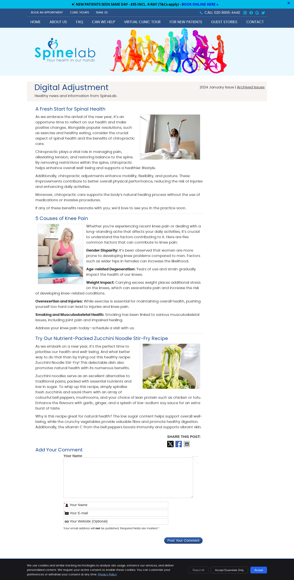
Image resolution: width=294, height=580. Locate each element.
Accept (258, 570)
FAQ (79, 22)
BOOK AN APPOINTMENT (47, 12)
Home (35, 22)
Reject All (198, 570)
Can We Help (103, 22)
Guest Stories (224, 22)
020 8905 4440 (227, 13)
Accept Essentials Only (229, 570)
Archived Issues (251, 87)
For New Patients (186, 22)
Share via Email (187, 444)
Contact (255, 22)
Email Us (102, 12)
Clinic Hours (79, 12)
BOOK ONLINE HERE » (200, 4)
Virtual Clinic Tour (142, 22)
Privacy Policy (107, 574)
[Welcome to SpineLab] (64, 61)
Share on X (170, 444)
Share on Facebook (179, 444)
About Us (58, 22)
